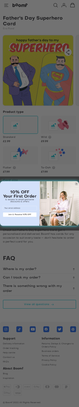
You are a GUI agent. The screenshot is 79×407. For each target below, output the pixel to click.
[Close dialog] (76, 183)
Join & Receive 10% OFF (19, 214)
